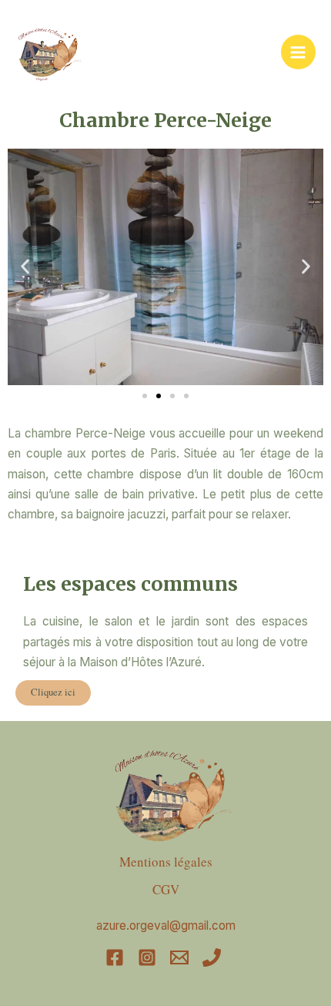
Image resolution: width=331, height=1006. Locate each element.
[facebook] (117, 957)
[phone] (214, 957)
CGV (165, 889)
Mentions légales (165, 861)
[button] (25, 267)
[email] (182, 957)
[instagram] (149, 957)
